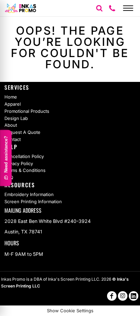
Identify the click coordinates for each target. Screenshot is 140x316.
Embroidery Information (29, 194)
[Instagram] (122, 296)
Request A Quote (22, 132)
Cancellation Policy (24, 156)
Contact (12, 139)
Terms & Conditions (25, 170)
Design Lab (16, 118)
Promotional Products (26, 111)
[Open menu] (128, 8)
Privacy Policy (18, 163)
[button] (99, 8)
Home (10, 97)
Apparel (12, 104)
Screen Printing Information (33, 201)
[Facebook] (112, 296)
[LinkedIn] (133, 296)
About (10, 125)
